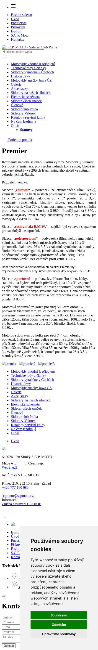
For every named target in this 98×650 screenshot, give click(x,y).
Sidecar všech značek (26, 101)
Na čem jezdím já (23, 121)
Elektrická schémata (25, 97)
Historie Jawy (21, 76)
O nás (15, 125)
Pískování (18, 27)
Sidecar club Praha (24, 109)
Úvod (15, 19)
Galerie (16, 84)
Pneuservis (18, 23)
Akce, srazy (19, 88)
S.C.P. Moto (19, 35)
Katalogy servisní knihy (28, 117)
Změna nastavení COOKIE (21, 504)
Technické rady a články (28, 68)
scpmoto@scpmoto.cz (18, 496)
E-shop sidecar (21, 15)
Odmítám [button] (59, 624)
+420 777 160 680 (15, 487)
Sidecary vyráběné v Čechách (32, 72)
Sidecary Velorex (23, 113)
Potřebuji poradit (19, 140)
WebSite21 (10, 467)
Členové (17, 105)
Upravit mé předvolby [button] (59, 634)
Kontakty (17, 39)
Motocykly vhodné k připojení (33, 64)
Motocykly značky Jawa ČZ (31, 80)
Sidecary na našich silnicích (31, 93)
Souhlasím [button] (59, 615)
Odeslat (9, 645)
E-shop (16, 31)
